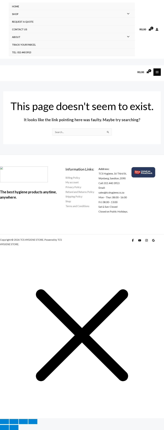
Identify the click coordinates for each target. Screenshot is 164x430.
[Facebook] (132, 240)
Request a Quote (22, 21)
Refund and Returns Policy (80, 191)
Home (15, 6)
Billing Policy (73, 177)
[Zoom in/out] (4, 421)
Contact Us (19, 29)
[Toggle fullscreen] (13, 421)
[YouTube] (139, 240)
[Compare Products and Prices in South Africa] (143, 171)
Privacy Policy (73, 187)
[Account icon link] (157, 29)
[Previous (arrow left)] (4, 427)
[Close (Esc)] (32, 421)
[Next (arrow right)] (13, 427)
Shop (15, 14)
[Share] (23, 421)
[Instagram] (146, 240)
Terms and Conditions (77, 206)
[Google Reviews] (153, 240)
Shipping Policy (74, 196)
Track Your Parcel (24, 44)
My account (72, 182)
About (16, 37)
